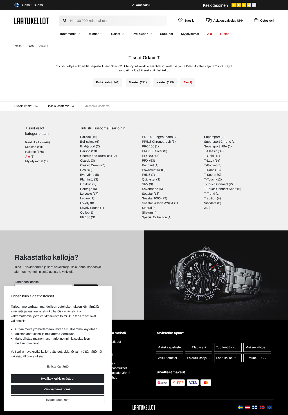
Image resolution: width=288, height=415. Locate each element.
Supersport (212, 137)
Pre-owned (140, 34)
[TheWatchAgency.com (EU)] (269, 407)
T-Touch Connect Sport (220, 189)
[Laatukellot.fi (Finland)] (255, 407)
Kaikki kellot (33, 142)
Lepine (85, 198)
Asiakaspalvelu (169, 347)
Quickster (148, 179)
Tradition (210, 198)
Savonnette (150, 189)
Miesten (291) (138, 82)
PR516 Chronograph (156, 141)
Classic (85, 160)
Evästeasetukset (57, 399)
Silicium (147, 212)
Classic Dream (90, 165)
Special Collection (154, 217)
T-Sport (209, 174)
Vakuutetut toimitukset (170, 358)
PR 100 (85, 217)
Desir (84, 170)
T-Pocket (210, 165)
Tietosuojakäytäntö (117, 372)
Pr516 (146, 174)
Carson (85, 151)
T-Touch (210, 179)
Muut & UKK (257, 358)
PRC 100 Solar (152, 151)
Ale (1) (187, 82)
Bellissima (87, 141)
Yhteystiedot (112, 341)
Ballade (85, 137)
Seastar (147, 193)
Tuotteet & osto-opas (229, 347)
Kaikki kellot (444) (107, 82)
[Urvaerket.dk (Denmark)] (248, 407)
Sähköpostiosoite (26, 282)
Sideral (147, 208)
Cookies (109, 363)
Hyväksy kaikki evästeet (57, 378)
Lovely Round (89, 208)
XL (206, 208)
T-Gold (209, 156)
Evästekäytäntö (58, 366)
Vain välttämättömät (58, 389)
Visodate (210, 203)
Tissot (30, 45)
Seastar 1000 (151, 198)
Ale (209, 34)
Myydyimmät (190, 34)
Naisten (30, 151)
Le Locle (86, 193)
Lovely (84, 203)
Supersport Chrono (217, 141)
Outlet (224, 34)
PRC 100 (148, 146)
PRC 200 (148, 156)
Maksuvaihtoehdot (258, 347)
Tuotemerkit (67, 34)
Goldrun (86, 184)
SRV (145, 184)
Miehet (94, 34)
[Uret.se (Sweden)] (240, 407)
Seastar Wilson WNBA (157, 203)
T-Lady (209, 160)
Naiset (115, 34)
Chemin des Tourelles (95, 156)
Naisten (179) (165, 82)
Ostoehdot (111, 377)
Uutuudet (166, 34)
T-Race (209, 170)
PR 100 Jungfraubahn (157, 137)
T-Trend (209, 193)
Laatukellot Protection (229, 358)
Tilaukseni (199, 347)
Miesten (30, 147)
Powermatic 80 (152, 170)
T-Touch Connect (216, 184)
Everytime (87, 174)
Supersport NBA (215, 146)
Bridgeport (87, 146)
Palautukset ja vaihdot (199, 358)
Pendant (148, 165)
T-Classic (210, 151)
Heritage (86, 189)
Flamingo (86, 179)
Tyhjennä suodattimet (96, 106)
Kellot (18, 45)
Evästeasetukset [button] (115, 368)
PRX (145, 160)
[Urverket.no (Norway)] (262, 407)
